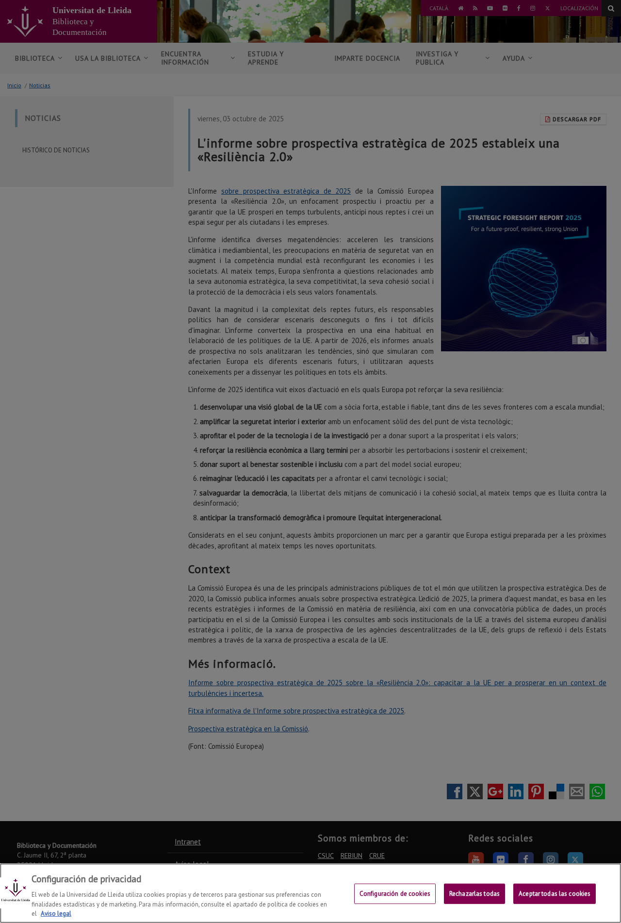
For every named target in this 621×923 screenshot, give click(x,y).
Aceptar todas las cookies (554, 894)
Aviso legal (56, 913)
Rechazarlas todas (474, 894)
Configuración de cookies (395, 894)
